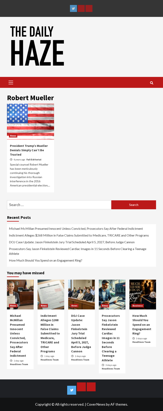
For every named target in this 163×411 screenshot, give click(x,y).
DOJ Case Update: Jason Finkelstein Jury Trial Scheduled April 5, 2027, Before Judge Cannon (72, 242)
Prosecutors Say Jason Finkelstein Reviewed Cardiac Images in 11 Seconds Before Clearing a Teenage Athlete (77, 251)
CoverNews (96, 404)
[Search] (151, 83)
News (13, 135)
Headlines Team (19, 364)
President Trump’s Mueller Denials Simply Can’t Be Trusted (29, 150)
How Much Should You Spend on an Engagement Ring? (45, 260)
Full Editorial (33, 159)
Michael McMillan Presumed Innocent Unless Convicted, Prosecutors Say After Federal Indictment (76, 228)
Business (138, 305)
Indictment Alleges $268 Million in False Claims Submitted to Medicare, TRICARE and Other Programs (79, 235)
